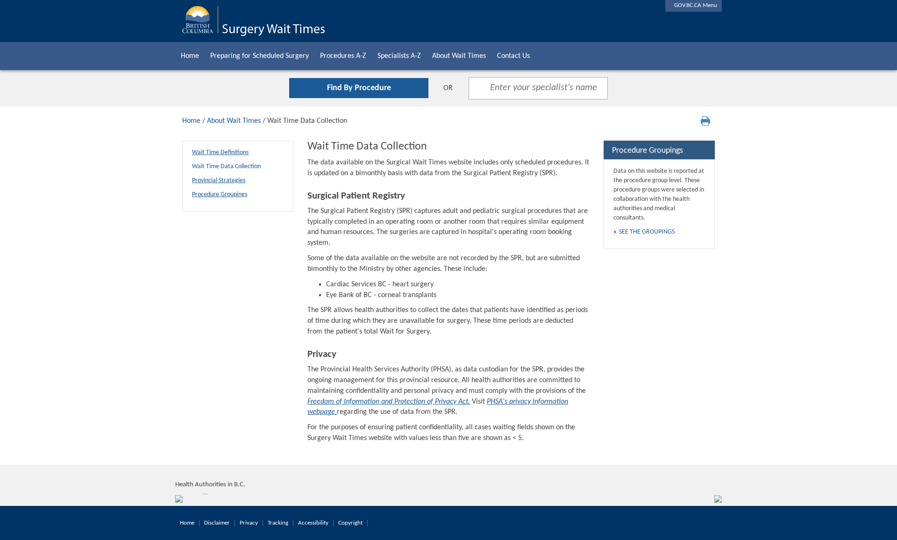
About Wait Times (459, 56)
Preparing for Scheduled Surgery (259, 56)
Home (190, 56)
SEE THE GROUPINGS (647, 231)
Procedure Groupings (219, 194)
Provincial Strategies (218, 180)
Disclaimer (217, 523)
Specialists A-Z (399, 56)
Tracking (278, 523)
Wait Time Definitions (220, 152)
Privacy (249, 523)
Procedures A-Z (343, 56)
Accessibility (313, 523)
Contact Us (513, 56)
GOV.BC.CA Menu (693, 5)
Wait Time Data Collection (226, 166)
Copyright (350, 523)
